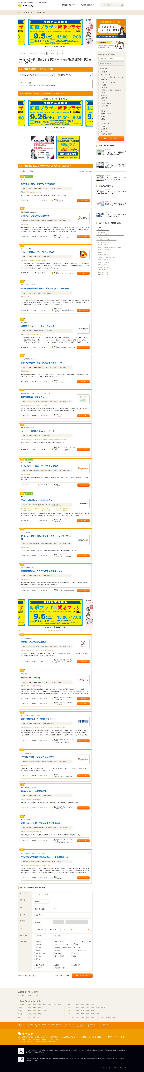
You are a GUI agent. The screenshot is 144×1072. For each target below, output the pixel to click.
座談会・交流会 (46, 865)
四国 (69, 1011)
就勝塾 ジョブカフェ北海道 (34, 642)
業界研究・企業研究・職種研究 (32, 192)
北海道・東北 (21, 1004)
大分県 (97, 1017)
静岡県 (82, 1004)
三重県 (92, 1004)
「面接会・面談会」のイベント (104, 269)
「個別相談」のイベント (102, 230)
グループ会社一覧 (104, 1024)
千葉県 (45, 1011)
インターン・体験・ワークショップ (34, 509)
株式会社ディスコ (26, 322)
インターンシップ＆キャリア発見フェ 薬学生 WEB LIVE (115, 215)
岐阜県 (87, 1004)
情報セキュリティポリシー (62, 1026)
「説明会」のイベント (102, 272)
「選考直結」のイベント (102, 267)
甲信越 (20, 1014)
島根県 (87, 1014)
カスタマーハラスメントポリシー (99, 1026)
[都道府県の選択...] (58, 922)
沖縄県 (113, 1017)
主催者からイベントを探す (91, 1037)
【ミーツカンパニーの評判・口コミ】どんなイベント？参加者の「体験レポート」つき (115, 153)
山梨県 (29, 1014)
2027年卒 (22, 53)
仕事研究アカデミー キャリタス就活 (37, 326)
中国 (69, 1014)
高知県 (87, 1011)
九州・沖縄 (70, 1017)
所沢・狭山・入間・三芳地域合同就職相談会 (40, 823)
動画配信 (30, 995)
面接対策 (26, 371)
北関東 (20, 1007)
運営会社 (20, 1024)
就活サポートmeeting (30, 677)
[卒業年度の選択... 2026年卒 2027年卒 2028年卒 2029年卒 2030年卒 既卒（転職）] (41, 901)
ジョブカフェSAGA (26, 248)
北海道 (29, 1004)
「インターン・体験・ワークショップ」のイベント (110, 235)
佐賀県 (82, 1017)
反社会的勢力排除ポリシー (79, 1026)
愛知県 (77, 1004)
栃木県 (34, 1007)
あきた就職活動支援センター (28, 359)
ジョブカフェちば (26, 532)
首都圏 (20, 1011)
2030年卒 (51, 53)
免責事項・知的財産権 (56, 1024)
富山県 (34, 1017)
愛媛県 (77, 1011)
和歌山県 (103, 1007)
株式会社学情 (24, 674)
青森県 (34, 1004)
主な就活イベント (68, 1037)
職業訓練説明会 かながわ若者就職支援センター (42, 571)
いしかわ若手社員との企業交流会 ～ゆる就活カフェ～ (45, 857)
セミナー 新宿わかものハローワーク (37, 431)
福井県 (39, 1017)
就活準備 (62, 727)
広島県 (82, 1014)
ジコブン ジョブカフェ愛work (35, 216)
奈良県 (97, 1007)
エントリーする (83, 200)
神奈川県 (40, 1011)
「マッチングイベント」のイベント (105, 257)
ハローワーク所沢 (26, 819)
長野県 (34, 1014)
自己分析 (26, 224)
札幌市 (23, 496)
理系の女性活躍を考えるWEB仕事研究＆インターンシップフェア (115, 204)
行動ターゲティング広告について (26, 1026)
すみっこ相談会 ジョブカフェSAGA (37, 252)
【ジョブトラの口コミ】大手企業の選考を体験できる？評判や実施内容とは (115, 166)
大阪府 (77, 1007)
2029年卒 (42, 53)
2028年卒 (32, 53)
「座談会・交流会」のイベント (104, 259)
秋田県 (44, 1004)
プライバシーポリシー (71, 1024)
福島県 (59, 1004)
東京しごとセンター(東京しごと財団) (31, 715)
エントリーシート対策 (41, 405)
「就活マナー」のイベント (103, 249)
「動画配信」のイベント (102, 252)
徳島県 (92, 1011)
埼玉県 (29, 1011)
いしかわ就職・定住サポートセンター (31, 853)
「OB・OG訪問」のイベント (104, 232)
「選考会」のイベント (102, 274)
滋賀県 (92, 1007)
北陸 (19, 1017)
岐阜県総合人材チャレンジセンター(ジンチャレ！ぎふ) (35, 393)
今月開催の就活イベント (69, 5)
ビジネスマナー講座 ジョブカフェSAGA (39, 466)
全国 (37, 995)
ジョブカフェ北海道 (26, 638)
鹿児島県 (108, 1017)
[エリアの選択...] (76, 922)
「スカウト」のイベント (102, 264)
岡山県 (23, 180)
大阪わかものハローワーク (28, 284)
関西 (69, 1007)
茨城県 (29, 1007)
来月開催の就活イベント (88, 5)
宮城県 (49, 1004)
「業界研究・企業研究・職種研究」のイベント (108, 247)
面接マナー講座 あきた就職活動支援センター (41, 363)
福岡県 (77, 1017)
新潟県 (39, 1014)
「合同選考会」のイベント (103, 262)
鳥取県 (92, 1014)
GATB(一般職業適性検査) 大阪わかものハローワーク (45, 288)
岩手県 (39, 1004)
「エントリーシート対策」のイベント (106, 240)
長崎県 (87, 1017)
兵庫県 (82, 1007)
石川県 (43, 853)
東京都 (34, 1011)
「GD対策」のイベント (102, 242)
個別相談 (26, 260)
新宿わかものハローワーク (28, 427)
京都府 (87, 1007)
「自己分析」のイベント (102, 244)
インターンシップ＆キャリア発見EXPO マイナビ (115, 192)
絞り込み (61, 53)
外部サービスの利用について (88, 1024)
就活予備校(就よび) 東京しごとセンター (39, 719)
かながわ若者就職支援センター (29, 567)
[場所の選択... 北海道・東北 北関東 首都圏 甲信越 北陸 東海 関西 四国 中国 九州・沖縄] (42, 922)
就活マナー (33, 371)
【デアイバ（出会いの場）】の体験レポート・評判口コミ (115, 178)
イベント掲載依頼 (42, 1024)
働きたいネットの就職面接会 (34, 791)
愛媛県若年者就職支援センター (29, 212)
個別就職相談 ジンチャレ (33, 397)
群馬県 (39, 1007)
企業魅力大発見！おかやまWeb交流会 (38, 184)
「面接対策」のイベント (102, 237)
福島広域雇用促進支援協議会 (28, 787)
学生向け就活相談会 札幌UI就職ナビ (37, 500)
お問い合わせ (30, 1024)
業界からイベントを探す (117, 1037)
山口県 (97, 1014)
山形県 (54, 1004)
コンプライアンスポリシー (45, 1026)
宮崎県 (102, 1017)
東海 (69, 1004)
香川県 (82, 1011)
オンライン (21, 995)
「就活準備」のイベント (102, 254)
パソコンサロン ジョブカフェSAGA (37, 757)
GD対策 (45, 727)
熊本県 (92, 1017)
